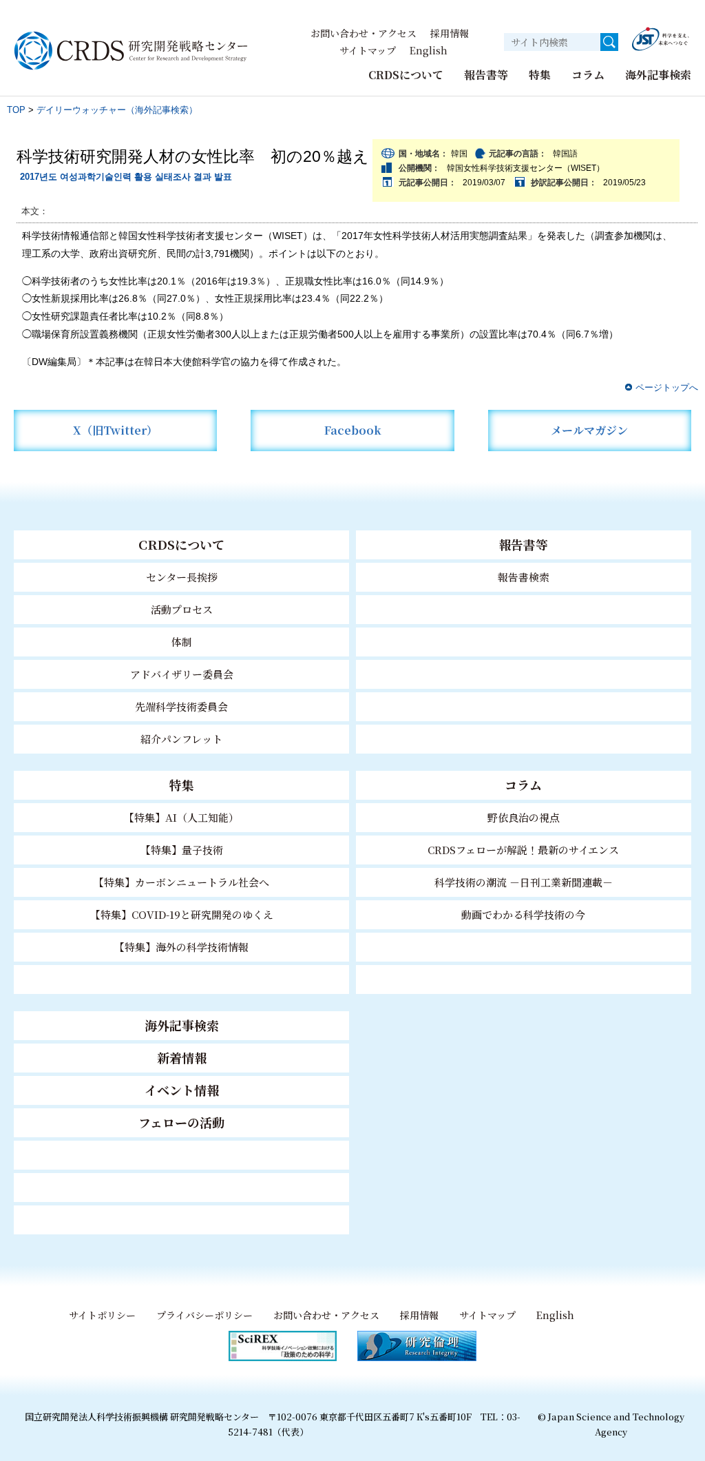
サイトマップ (367, 50)
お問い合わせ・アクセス (364, 33)
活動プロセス (182, 609)
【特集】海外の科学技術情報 (181, 947)
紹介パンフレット (181, 739)
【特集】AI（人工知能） (181, 817)
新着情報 (182, 1057)
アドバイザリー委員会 (181, 674)
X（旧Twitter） (115, 430)
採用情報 (449, 33)
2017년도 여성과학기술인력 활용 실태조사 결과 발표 (126, 177)
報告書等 (486, 75)
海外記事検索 (658, 75)
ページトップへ (666, 387)
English (429, 50)
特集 (540, 75)
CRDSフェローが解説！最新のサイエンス (523, 849)
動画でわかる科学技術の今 (523, 914)
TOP (16, 110)
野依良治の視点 (523, 817)
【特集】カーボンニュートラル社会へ (181, 882)
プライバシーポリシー (204, 1315)
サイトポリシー (102, 1315)
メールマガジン (589, 430)
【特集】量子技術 (181, 849)
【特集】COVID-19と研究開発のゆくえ (181, 914)
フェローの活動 (181, 1122)
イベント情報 (182, 1090)
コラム (587, 75)
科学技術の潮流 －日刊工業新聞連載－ (523, 882)
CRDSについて (405, 75)
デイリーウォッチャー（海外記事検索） (117, 110)
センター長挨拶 (182, 577)
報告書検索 (523, 577)
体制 (181, 641)
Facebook (352, 430)
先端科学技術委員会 (181, 706)
